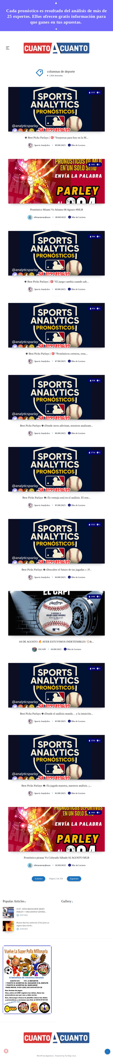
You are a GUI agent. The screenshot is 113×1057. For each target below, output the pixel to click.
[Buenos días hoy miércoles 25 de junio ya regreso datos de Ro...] (8, 926)
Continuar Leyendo (96, 124)
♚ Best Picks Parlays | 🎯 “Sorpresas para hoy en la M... (56, 137)
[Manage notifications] (6, 1051)
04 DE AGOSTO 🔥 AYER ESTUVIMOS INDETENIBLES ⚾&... (56, 641)
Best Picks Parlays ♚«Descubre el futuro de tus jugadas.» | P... (57, 569)
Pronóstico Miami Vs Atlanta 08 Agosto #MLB (56, 209)
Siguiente (74, 878)
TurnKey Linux (70, 1056)
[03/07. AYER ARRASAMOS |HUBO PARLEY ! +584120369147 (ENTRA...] (8, 912)
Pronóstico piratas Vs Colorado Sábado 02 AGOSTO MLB (56, 857)
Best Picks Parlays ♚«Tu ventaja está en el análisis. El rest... (56, 497)
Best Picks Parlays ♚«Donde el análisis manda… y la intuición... (56, 713)
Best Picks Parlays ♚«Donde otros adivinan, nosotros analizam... (56, 425)
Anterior (38, 878)
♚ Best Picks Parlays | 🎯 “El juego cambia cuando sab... (56, 281)
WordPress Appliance (45, 1056)
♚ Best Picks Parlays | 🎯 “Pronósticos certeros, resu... (56, 353)
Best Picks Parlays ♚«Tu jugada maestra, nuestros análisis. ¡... (56, 785)
